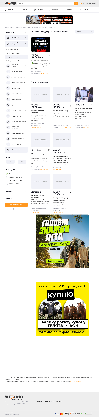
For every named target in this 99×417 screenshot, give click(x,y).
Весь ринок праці (21, 27)
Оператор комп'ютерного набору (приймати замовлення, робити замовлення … (83, 115)
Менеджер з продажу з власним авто (39, 155)
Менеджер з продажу (60, 111)
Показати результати (16, 204)
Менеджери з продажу (51, 27)
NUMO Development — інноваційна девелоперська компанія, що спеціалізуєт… (40, 201)
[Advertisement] (62, 275)
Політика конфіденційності (12, 414)
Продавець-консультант (39, 61)
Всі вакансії (30, 27)
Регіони (7, 27)
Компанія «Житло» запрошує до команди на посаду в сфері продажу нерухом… (62, 160)
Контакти (55, 9)
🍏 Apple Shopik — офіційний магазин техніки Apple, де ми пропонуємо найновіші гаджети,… (40, 65)
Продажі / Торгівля (39, 27)
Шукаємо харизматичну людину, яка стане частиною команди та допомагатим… (62, 114)
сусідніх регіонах (75, 381)
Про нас (25, 9)
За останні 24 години (15, 177)
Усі (10, 174)
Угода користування (10, 412)
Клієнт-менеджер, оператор (37, 112)
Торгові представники (13, 53)
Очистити (18, 209)
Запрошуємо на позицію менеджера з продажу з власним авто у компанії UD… (39, 160)
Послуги (40, 9)
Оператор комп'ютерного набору (83, 109)
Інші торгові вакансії (12, 61)
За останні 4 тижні (15, 183)
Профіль (85, 9)
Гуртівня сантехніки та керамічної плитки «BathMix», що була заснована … (38, 117)
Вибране (70, 9)
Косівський (12, 27)
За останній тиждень (15, 180)
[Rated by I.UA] (88, 413)
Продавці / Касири (12, 49)
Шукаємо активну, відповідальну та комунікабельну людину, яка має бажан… (62, 203)
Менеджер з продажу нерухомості (38, 196)
